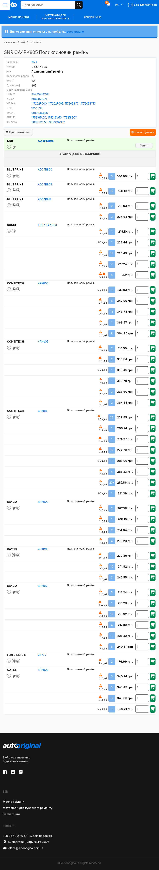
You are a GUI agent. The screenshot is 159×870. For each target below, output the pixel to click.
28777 (42, 654)
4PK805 (43, 341)
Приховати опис (19, 132)
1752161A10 (55, 117)
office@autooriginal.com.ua (25, 848)
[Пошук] (79, 5)
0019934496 (39, 112)
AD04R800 (45, 169)
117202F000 (39, 103)
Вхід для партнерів (145, 4)
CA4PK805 (46, 140)
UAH (117, 4)
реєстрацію (75, 31)
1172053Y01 (72, 103)
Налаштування (144, 132)
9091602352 (57, 122)
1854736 (36, 108)
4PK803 (43, 669)
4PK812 (43, 585)
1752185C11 (70, 117)
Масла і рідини (13, 801)
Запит (144, 145)
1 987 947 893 (47, 225)
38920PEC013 (40, 94)
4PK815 (43, 410)
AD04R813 (44, 199)
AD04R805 (45, 184)
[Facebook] (5, 772)
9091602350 (39, 122)
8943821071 (39, 98)
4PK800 (43, 283)
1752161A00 (38, 117)
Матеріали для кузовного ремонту (55, 17)
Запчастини (92, 17)
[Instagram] (13, 772)
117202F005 (55, 103)
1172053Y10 (88, 103)
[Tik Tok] (20, 772)
